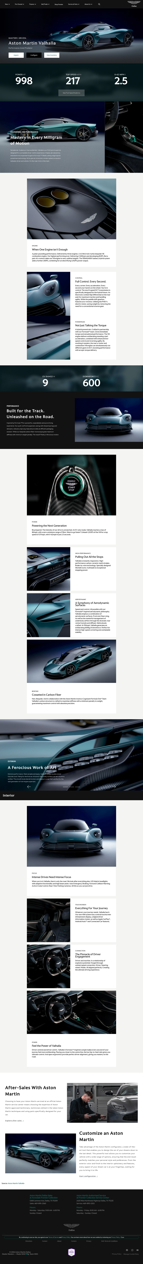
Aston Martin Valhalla (16, 1183)
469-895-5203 (89, 1203)
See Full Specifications (71, 93)
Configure (33, 55)
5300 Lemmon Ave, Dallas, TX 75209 (44, 1201)
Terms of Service (53, 1237)
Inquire (16, 55)
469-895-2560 (40, 1203)
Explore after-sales (13, 1120)
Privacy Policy (116, 1254)
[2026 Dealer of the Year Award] (71, 1252)
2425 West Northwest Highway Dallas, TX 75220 (95, 1201)
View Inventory (52, 55)
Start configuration (87, 1176)
